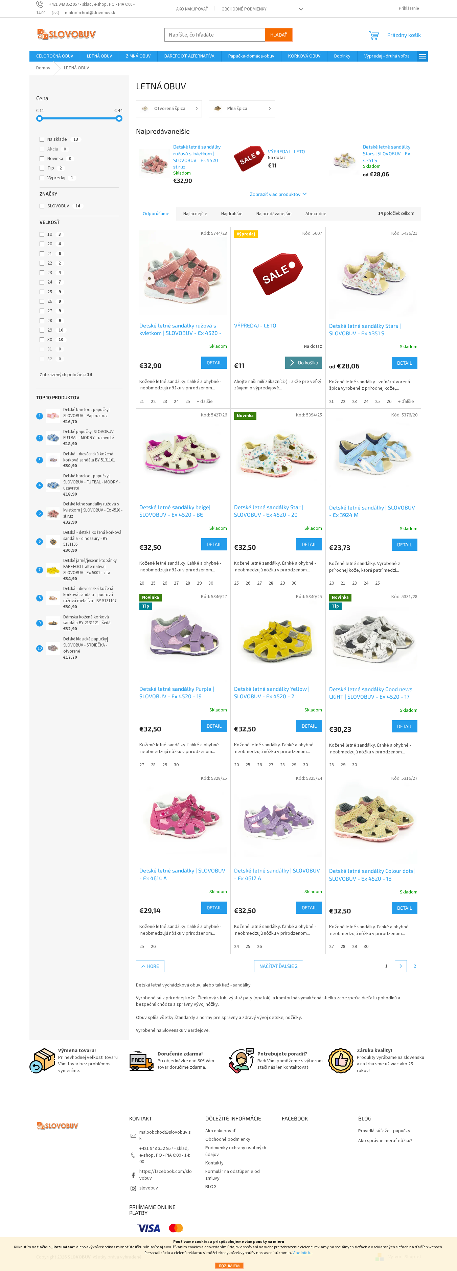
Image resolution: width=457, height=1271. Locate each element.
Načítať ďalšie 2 (278, 966)
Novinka (59, 158)
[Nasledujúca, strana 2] (401, 966)
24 (54, 282)
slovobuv (148, 1188)
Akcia (56, 149)
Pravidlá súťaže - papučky (384, 1131)
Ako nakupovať (192, 9)
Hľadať (278, 35)
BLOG (210, 1186)
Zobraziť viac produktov (275, 194)
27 (54, 311)
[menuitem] (54, 56)
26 (54, 301)
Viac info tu (302, 1253)
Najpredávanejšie (274, 213)
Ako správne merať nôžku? (385, 1141)
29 (55, 330)
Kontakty (214, 1163)
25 (54, 292)
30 (55, 339)
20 (54, 244)
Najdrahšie (232, 213)
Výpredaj (60, 178)
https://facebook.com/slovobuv (165, 1174)
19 (54, 234)
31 (54, 349)
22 (54, 263)
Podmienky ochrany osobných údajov (235, 1151)
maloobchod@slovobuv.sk (165, 1135)
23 (54, 272)
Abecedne (315, 213)
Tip (54, 168)
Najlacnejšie (195, 213)
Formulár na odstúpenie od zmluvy (232, 1174)
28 (54, 320)
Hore (153, 966)
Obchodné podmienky (244, 9)
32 (54, 359)
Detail (214, 362)
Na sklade (62, 139)
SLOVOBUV (63, 206)
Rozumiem (229, 1265)
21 (54, 253)
